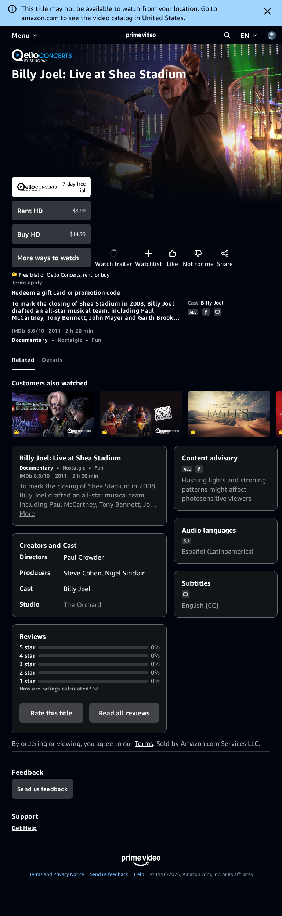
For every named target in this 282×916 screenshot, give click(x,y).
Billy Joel (212, 302)
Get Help (24, 827)
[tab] (23, 360)
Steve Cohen (83, 573)
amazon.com (40, 18)
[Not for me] (198, 253)
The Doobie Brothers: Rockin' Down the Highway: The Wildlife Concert (141, 414)
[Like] (172, 253)
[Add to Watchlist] (148, 253)
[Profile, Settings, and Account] (272, 35)
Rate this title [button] (51, 713)
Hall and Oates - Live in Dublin (53, 414)
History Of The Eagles (229, 414)
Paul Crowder (84, 557)
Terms (144, 743)
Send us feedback (109, 874)
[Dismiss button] (267, 11)
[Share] (225, 253)
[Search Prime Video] (227, 35)
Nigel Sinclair (125, 573)
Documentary (30, 340)
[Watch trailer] (113, 253)
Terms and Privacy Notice (56, 874)
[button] (58, 688)
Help (139, 874)
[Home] (141, 35)
